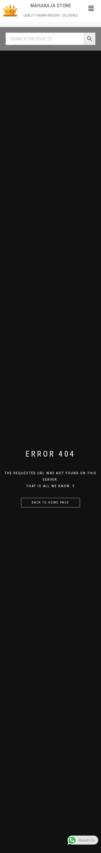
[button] (91, 8)
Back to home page (50, 502)
